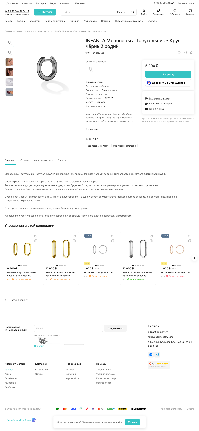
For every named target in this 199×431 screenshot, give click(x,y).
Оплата (62, 160)
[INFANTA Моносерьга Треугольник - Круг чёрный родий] (48, 70)
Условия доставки (105, 374)
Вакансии (71, 374)
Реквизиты (71, 369)
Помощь (101, 363)
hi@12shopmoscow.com (160, 336)
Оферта (190, 408)
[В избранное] (179, 52)
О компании (41, 369)
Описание (10, 160)
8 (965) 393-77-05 (164, 3)
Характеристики (43, 160)
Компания (41, 363)
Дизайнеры (11, 378)
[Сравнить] (185, 52)
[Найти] (133, 12)
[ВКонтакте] (151, 355)
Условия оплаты (104, 369)
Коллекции (10, 382)
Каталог (9, 369)
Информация (73, 363)
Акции (8, 374)
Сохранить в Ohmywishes (168, 82)
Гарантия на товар (106, 378)
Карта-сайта (72, 378)
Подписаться (115, 328)
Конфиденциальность (171, 408)
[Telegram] (157, 355)
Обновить (39, 346)
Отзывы (24, 160)
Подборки (10, 387)
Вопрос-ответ (103, 382)
